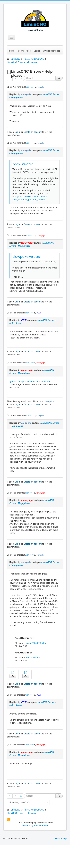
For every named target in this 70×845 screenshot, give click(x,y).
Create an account (33, 131)
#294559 (29, 744)
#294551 (29, 694)
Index (11, 50)
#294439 (29, 87)
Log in (17, 131)
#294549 (29, 554)
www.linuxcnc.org (51, 50)
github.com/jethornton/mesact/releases (30, 381)
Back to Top (61, 838)
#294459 (29, 362)
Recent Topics (24, 50)
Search (36, 50)
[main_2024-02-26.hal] (12, 672)
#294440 (29, 143)
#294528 (29, 415)
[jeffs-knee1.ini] (25, 672)
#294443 (29, 235)
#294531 (29, 492)
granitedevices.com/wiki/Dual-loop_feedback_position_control (29, 198)
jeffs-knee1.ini (33, 657)
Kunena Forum (41, 825)
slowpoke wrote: (26, 256)
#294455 (29, 312)
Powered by (27, 825)
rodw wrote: (23, 164)
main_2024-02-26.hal (36, 642)
